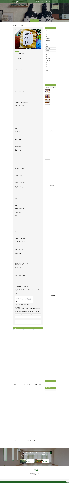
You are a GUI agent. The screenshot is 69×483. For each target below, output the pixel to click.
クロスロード (16, 384)
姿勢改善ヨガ (47, 70)
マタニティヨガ (47, 72)
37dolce (46, 36)
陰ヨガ (46, 68)
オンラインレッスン (48, 60)
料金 (54, 1)
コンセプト (31, 479)
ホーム (32, 1)
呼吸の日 (35, 440)
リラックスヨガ (47, 50)
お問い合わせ (37, 479)
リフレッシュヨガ (48, 66)
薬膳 (46, 54)
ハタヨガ (47, 62)
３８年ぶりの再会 (52, 350)
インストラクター (50, 1)
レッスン (46, 1)
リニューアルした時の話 (27, 384)
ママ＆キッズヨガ (48, 74)
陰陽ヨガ (47, 64)
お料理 (46, 44)
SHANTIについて (37, 1)
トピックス (53, 87)
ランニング (47, 46)
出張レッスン (47, 30)
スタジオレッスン (48, 40)
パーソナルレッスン (48, 48)
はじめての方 (41, 1)
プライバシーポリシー (42, 479)
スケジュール (27, 479)
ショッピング (47, 76)
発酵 (46, 56)
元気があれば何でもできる (37, 384)
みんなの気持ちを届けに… (17, 440)
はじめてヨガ (47, 52)
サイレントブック (48, 58)
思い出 (17, 51)
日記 (46, 34)
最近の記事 (47, 87)
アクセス (34, 479)
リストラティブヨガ (48, 38)
